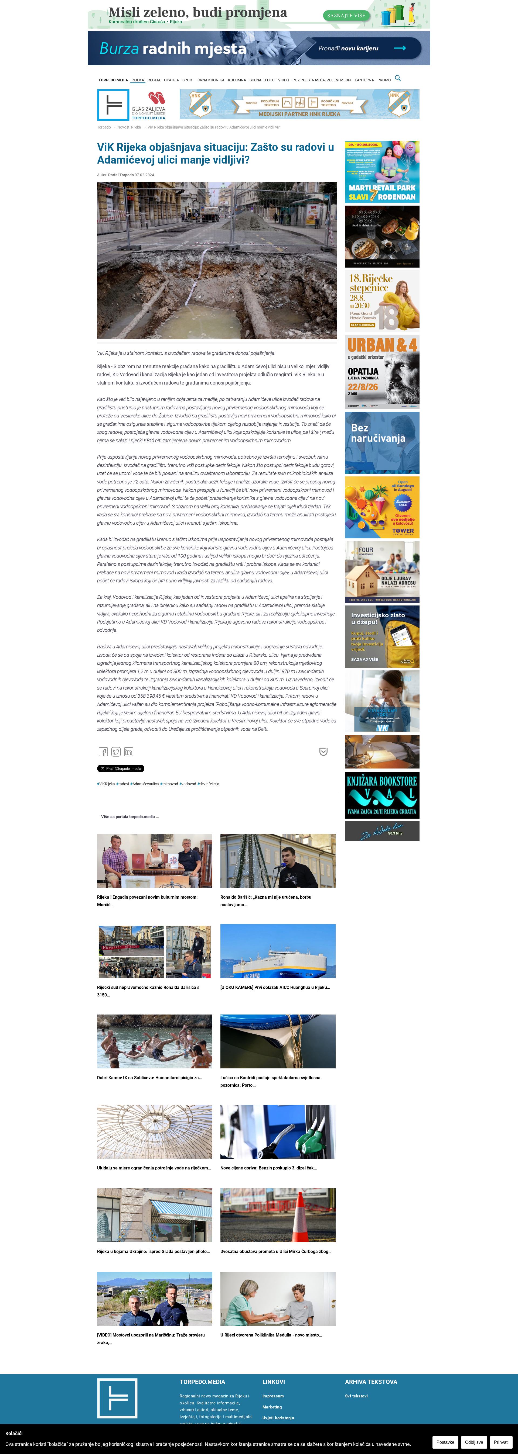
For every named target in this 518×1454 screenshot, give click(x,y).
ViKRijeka (107, 784)
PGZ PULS (301, 80)
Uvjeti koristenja (278, 1417)
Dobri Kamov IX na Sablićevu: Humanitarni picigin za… (149, 1077)
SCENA (255, 80)
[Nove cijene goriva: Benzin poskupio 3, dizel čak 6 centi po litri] (278, 1145)
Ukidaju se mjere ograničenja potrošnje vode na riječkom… (154, 1168)
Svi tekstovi (356, 1396)
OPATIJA (171, 80)
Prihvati (501, 1442)
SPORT (188, 80)
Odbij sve (474, 1442)
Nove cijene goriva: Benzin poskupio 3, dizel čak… (268, 1168)
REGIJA (154, 80)
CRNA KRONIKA (210, 80)
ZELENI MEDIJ (339, 80)
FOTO (270, 80)
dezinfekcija (209, 784)
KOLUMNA (237, 80)
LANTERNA (364, 80)
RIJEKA (137, 80)
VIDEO (283, 80)
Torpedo (104, 127)
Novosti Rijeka (129, 127)
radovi (123, 784)
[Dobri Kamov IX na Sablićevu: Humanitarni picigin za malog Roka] (154, 1054)
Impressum (273, 1396)
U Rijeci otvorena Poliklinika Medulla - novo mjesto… (271, 1335)
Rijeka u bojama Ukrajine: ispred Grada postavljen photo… (153, 1251)
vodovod (189, 784)
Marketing (272, 1407)
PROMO (384, 80)
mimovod (170, 784)
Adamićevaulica (145, 784)
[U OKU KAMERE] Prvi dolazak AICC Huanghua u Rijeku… (275, 987)
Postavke (445, 1442)
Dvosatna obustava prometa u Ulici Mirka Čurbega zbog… (276, 1251)
